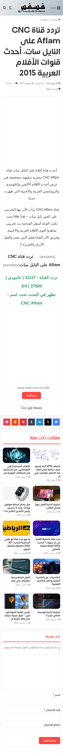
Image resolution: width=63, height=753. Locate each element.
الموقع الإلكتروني (52, 725)
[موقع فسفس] (32, 7)
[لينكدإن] (39, 422)
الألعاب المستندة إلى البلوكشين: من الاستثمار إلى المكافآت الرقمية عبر (17, 469)
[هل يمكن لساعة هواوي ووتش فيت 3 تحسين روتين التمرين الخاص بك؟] (16, 493)
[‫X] (47, 422)
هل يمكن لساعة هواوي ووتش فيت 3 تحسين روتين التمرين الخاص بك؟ (16, 507)
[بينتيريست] (23, 422)
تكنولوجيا (44, 20)
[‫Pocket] (6, 422)
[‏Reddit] (15, 422)
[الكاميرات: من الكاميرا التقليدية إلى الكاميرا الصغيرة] (46, 566)
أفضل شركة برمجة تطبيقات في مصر (20, 579)
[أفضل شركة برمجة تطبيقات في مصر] (16, 566)
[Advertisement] (31, 130)
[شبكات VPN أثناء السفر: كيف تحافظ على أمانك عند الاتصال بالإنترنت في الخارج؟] (46, 455)
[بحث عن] (4, 9)
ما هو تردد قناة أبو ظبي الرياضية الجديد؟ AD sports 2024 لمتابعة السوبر (17, 544)
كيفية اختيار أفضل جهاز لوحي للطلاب (47, 506)
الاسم (56, 695)
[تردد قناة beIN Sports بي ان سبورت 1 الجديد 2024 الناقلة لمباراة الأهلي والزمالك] (46, 528)
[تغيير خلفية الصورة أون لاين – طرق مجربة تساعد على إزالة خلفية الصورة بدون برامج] (16, 601)
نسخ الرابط (31, 395)
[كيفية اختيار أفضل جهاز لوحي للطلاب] (46, 493)
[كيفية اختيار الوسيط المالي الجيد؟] (46, 601)
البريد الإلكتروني (52, 710)
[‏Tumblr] (31, 422)
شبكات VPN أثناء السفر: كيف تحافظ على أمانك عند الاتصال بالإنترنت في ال (47, 471)
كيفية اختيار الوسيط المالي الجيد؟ (49, 613)
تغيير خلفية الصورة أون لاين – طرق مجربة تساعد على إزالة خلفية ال (17, 615)
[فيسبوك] (56, 422)
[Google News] (31, 408)
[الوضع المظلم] (10, 9)
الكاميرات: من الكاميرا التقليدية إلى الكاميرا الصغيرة (48, 580)
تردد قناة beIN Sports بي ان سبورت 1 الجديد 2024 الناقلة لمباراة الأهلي (48, 544)
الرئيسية (54, 20)
